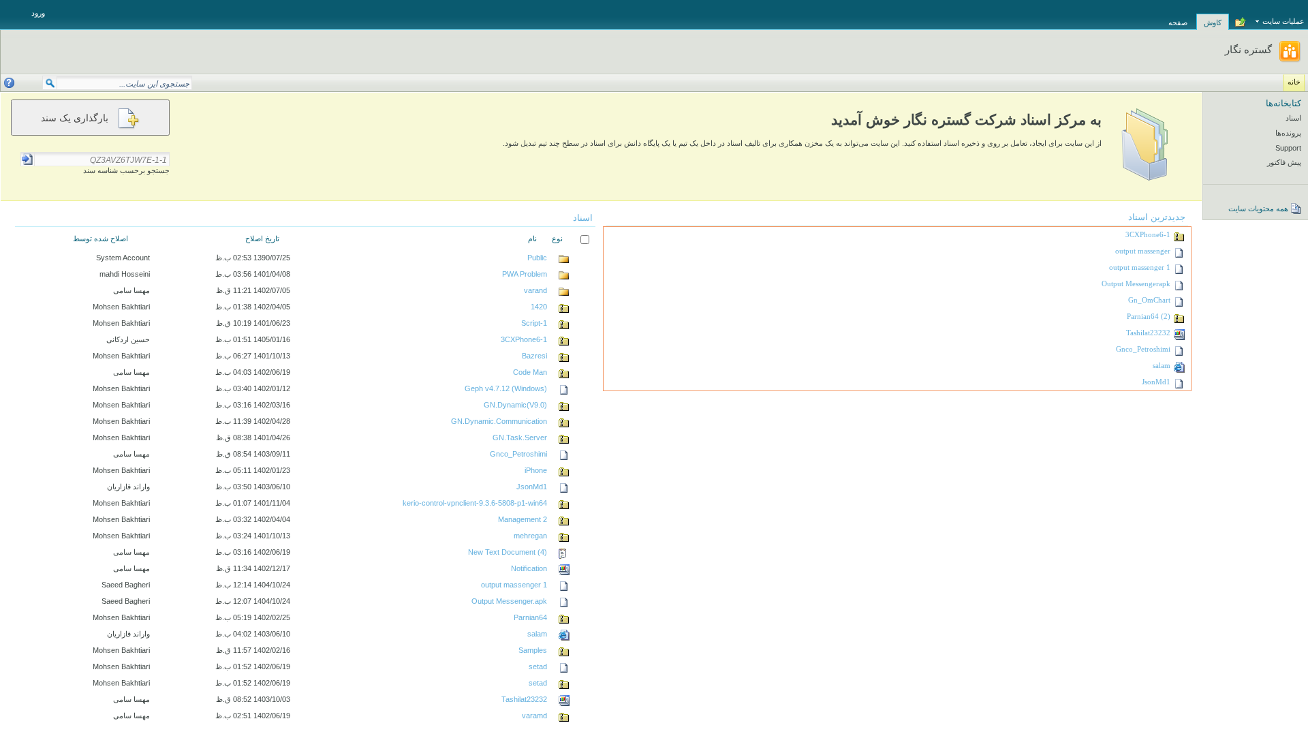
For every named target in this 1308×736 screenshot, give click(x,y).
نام (532, 238)
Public (537, 258)
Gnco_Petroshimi (1143, 349)
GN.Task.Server (520, 437)
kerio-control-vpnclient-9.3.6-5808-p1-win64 (475, 503)
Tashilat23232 (1148, 333)
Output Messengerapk (1136, 284)
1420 (539, 307)
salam (1161, 365)
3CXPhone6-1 (1147, 235)
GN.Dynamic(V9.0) (515, 405)
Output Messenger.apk (509, 601)
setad (538, 666)
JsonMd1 (1156, 382)
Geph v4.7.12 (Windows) (506, 388)
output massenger (1142, 251)
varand (535, 290)
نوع (557, 238)
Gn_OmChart (1149, 300)
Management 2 (522, 519)
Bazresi (534, 356)
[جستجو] (49, 86)
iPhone (536, 470)
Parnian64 (530, 617)
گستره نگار (1248, 49)
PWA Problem (524, 274)
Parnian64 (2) (1148, 316)
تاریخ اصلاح (262, 238)
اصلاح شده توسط (100, 238)
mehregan (530, 536)
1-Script (534, 323)
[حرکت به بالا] (1240, 22)
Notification (529, 568)
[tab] (1212, 14)
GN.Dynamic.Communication (499, 421)
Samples (532, 650)
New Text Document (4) (507, 552)
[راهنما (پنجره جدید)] (9, 83)
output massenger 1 (1139, 267)
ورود (38, 13)
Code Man (530, 372)
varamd (534, 715)
